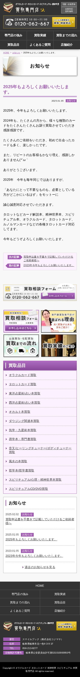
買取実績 (40, 35)
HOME (6, 53)
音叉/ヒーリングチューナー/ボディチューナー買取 (40, 450)
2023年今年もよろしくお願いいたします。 (48, 265)
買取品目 (13, 44)
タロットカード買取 (22, 384)
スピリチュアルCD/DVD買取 (28, 488)
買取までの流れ (66, 35)
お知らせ (16, 53)
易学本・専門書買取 (22, 439)
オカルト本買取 (19, 411)
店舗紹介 (67, 44)
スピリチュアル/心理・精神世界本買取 (35, 479)
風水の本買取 (18, 461)
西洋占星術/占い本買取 (24, 402)
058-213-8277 (30, 648)
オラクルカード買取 (22, 375)
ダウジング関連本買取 (24, 421)
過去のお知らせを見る (40, 567)
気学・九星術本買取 (22, 430)
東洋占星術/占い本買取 (24, 393)
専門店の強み (13, 35)
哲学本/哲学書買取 (21, 470)
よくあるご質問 (40, 44)
